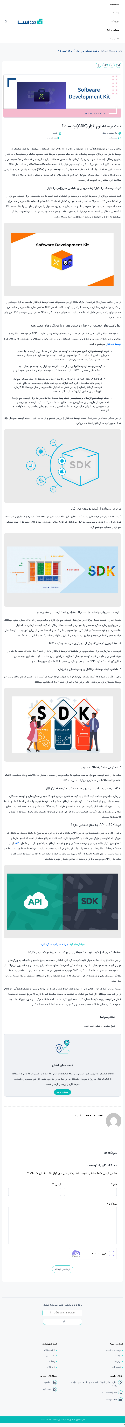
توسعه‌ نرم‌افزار (107, 51)
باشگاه (52, 1361)
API (17, 843)
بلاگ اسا (117, 1356)
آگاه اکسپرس (49, 1356)
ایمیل (56, 1184)
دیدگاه (112, 1204)
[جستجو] (6, 21)
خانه (120, 51)
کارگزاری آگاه (49, 1350)
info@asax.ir (111, 1399)
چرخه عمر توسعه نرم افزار (54, 944)
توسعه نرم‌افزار (113, 344)
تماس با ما (116, 1367)
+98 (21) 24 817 (109, 1392)
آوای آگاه (51, 1367)
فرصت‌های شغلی (113, 1350)
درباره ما (117, 1361)
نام (114, 1184)
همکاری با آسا (62, 1092)
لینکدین (47, 1382)
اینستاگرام (46, 1389)
